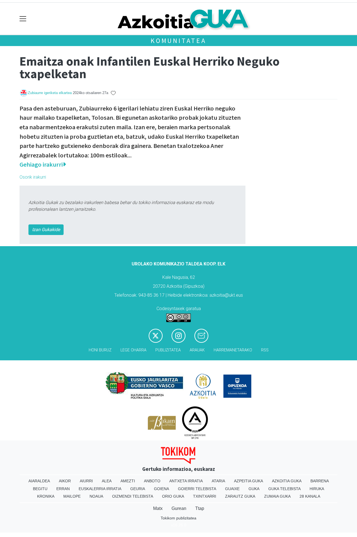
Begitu (40, 488)
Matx (158, 508)
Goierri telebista (197, 488)
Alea (107, 481)
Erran (63, 488)
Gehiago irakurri (41, 164)
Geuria (137, 488)
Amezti (127, 481)
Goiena (161, 488)
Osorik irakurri (33, 177)
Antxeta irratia (186, 481)
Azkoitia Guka (286, 481)
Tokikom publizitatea (178, 518)
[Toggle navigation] (23, 19)
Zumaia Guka (277, 496)
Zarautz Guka (240, 496)
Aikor (65, 481)
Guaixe (232, 488)
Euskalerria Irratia (100, 488)
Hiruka (317, 488)
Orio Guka (173, 496)
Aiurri (86, 481)
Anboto (152, 481)
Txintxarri (204, 496)
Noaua (96, 496)
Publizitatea (168, 350)
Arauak (197, 350)
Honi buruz (100, 350)
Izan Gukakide (46, 229)
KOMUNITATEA (178, 40)
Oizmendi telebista (132, 496)
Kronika (45, 496)
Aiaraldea (39, 481)
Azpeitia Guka (248, 481)
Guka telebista (284, 488)
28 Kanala (310, 496)
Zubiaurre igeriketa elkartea (50, 93)
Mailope (72, 496)
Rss (265, 350)
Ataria (218, 481)
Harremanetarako (233, 350)
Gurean (179, 508)
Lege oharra (133, 350)
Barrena (319, 481)
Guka (254, 488)
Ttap (199, 508)
